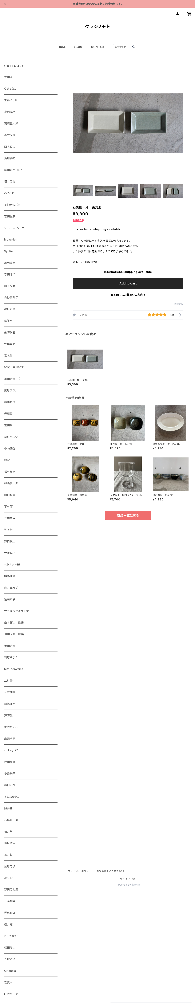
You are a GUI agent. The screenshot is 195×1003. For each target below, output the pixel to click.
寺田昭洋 (9, 274)
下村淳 (8, 506)
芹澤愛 (8, 715)
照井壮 (8, 808)
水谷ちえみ (11, 727)
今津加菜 (9, 901)
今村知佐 (9, 692)
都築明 (8, 320)
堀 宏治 (9, 181)
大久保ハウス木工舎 (16, 611)
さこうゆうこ (11, 936)
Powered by (124, 884)
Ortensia (10, 970)
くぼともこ (10, 88)
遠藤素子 (9, 599)
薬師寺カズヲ (12, 204)
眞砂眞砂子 (11, 297)
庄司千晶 (9, 738)
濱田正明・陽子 (13, 169)
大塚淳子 (9, 959)
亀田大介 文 (12, 378)
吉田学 (8, 425)
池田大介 (9, 645)
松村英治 (9, 471)
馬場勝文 (9, 158)
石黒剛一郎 (11, 819)
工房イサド (10, 100)
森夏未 (8, 982)
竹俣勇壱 (9, 344)
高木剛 (8, 355)
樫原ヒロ (9, 912)
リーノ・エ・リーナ (14, 227)
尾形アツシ (11, 390)
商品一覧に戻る (128, 515)
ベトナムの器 (12, 564)
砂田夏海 (9, 761)
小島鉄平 (9, 773)
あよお (8, 854)
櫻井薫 (8, 924)
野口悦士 (9, 541)
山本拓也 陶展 (14, 622)
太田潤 (8, 77)
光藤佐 (8, 413)
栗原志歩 (9, 866)
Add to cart (128, 283)
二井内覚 (9, 518)
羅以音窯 (9, 309)
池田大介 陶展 (14, 634)
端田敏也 (9, 947)
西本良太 (9, 146)
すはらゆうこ (12, 796)
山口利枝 (9, 785)
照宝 (7, 460)
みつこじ (9, 193)
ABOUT (79, 47)
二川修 (8, 680)
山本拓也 (9, 402)
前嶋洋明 (9, 703)
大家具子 (9, 552)
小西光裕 (9, 111)
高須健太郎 (11, 123)
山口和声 (9, 494)
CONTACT (98, 47)
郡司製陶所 (11, 889)
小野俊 (8, 878)
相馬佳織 (9, 576)
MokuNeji (10, 239)
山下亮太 (9, 286)
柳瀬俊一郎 (11, 483)
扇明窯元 (9, 262)
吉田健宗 (9, 216)
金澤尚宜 (9, 332)
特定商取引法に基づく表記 (111, 871)
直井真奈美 (11, 587)
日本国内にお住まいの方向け (128, 294)
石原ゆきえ (11, 657)
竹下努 (8, 529)
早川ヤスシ (11, 436)
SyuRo (8, 251)
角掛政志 (9, 843)
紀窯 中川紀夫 (14, 367)
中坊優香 (9, 448)
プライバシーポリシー (79, 871)
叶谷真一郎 (11, 994)
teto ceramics (13, 669)
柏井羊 (8, 831)
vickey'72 (11, 750)
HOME (62, 47)
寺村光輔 (9, 135)
